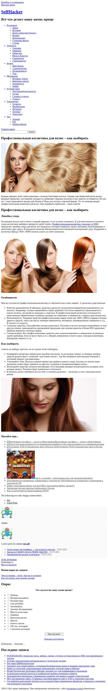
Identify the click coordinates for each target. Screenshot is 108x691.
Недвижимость (19, 71)
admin (14, 559)
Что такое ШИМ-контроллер (20, 663)
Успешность (18, 84)
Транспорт (17, 114)
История (16, 30)
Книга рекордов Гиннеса (24, 33)
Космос (15, 35)
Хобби (15, 86)
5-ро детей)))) (16, 603)
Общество (17, 53)
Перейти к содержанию (12, 2)
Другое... (14, 620)
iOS (14, 122)
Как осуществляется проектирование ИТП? (28, 491)
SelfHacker (12, 11)
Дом (14, 73)
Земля (15, 28)
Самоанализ (18, 58)
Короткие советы (20, 81)
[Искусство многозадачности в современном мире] (32, 444)
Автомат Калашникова (21, 609)
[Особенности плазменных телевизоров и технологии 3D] (35, 480)
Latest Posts (12, 503)
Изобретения (18, 106)
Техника (16, 111)
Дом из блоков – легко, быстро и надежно (21, 575)
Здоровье (16, 48)
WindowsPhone (19, 124)
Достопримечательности (24, 91)
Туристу (16, 99)
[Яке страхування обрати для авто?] (24, 486)
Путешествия (13, 89)
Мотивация (12, 76)
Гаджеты (16, 104)
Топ (8, 117)
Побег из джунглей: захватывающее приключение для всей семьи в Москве (43, 668)
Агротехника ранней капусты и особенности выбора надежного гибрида (42, 673)
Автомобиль (16, 606)
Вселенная (12, 25)
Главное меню (8, 129)
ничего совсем (17, 623)
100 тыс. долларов (19, 626)
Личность (11, 45)
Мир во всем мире (19, 612)
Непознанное (18, 38)
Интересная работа (19, 598)
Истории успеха (20, 78)
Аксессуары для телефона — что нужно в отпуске (31, 549)
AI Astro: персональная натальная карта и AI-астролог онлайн (36, 661)
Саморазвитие (19, 61)
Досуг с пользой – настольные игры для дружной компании (64, 478)
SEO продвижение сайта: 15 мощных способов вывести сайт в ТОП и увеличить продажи (50, 678)
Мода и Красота (20, 56)
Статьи (15, 43)
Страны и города (20, 96)
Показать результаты (54, 639)
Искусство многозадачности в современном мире (80, 444)
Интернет (17, 109)
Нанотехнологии (18, 618)
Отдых (15, 94)
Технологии (12, 101)
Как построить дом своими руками (18, 578)
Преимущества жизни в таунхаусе (23, 554)
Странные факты (20, 40)
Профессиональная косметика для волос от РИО (75, 224)
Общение (16, 51)
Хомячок (14, 615)
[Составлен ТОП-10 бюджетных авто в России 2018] (32, 447)
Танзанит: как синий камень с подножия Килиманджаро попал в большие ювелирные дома (51, 666)
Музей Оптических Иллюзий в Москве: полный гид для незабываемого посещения (47, 671)
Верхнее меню (8, 5)
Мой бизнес (18, 66)
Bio (8, 500)
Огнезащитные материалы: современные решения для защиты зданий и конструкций (48, 676)
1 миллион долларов (20, 629)
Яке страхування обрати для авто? (58, 486)
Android (16, 119)
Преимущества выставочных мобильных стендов (30, 488)
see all (26, 544)
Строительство (19, 68)
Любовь (14, 595)
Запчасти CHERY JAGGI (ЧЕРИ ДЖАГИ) (27, 552)
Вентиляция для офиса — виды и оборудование (78, 441)
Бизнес (10, 63)
